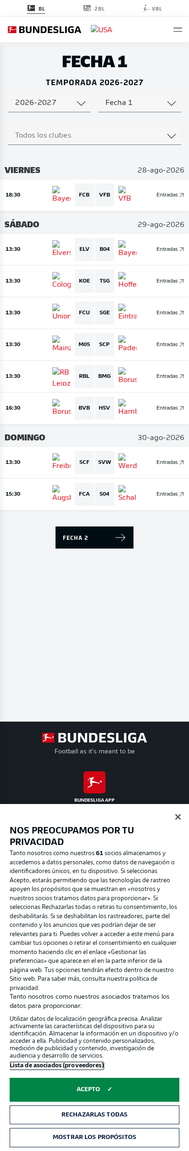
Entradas (167, 195)
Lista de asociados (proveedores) (57, 1066)
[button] (177, 29)
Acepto (88, 1090)
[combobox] (49, 103)
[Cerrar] (178, 817)
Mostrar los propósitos (94, 1137)
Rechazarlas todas (94, 1115)
